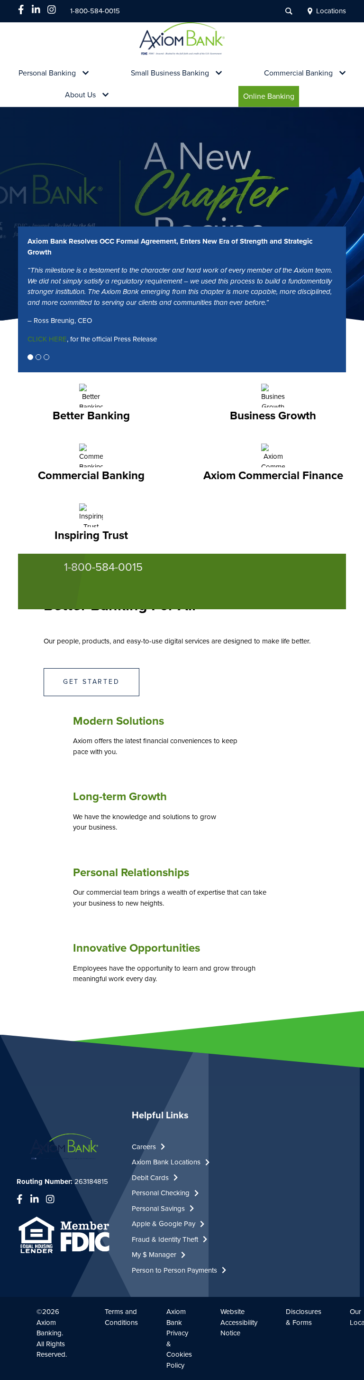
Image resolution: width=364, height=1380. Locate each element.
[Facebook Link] (21, 9)
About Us (80, 95)
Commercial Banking (298, 73)
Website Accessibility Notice (238, 1322)
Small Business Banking (170, 73)
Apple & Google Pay (163, 1223)
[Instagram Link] (51, 9)
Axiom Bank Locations (166, 1162)
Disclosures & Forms (303, 1317)
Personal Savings (158, 1208)
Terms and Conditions (121, 1317)
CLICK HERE (47, 339)
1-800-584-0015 (95, 11)
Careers (144, 1147)
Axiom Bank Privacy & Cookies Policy (179, 1338)
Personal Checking (161, 1193)
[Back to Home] (182, 43)
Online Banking (268, 96)
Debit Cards (150, 1177)
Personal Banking (47, 73)
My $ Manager (154, 1254)
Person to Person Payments (174, 1270)
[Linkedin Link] (36, 9)
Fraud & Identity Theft (165, 1239)
